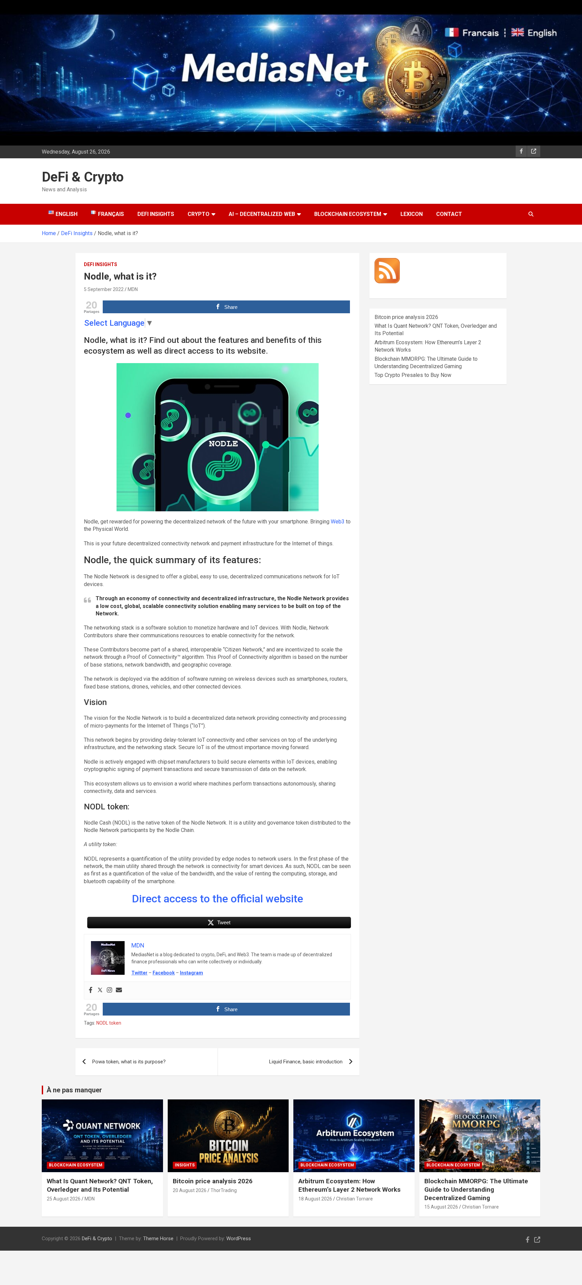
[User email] (119, 990)
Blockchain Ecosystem (347, 214)
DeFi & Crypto (83, 177)
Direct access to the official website (217, 898)
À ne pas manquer (74, 1090)
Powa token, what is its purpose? (129, 1062)
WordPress (238, 1238)
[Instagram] (109, 990)
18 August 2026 (315, 1198)
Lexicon (411, 214)
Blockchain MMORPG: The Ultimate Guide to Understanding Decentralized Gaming (476, 1189)
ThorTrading (224, 1190)
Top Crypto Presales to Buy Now (413, 375)
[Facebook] (91, 990)
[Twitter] (100, 990)
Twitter (139, 972)
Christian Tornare (354, 1198)
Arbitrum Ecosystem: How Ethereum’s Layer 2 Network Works (349, 1185)
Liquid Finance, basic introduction (306, 1062)
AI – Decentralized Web (262, 214)
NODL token (108, 1023)
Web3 (338, 521)
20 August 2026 (189, 1190)
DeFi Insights (155, 214)
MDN (133, 289)
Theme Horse (158, 1238)
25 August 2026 (63, 1198)
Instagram (191, 972)
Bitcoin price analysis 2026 (406, 317)
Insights (185, 1165)
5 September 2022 (104, 289)
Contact (449, 214)
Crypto (198, 214)
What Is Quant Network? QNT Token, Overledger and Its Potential (100, 1185)
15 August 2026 (441, 1207)
